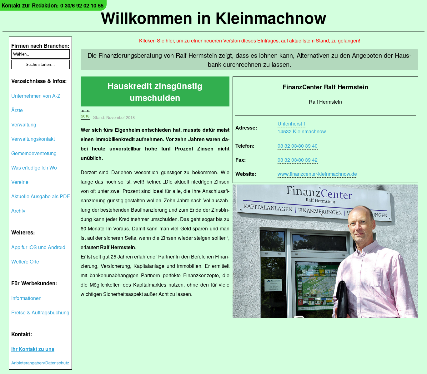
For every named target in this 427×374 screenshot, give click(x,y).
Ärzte (17, 110)
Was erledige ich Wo (34, 167)
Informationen (26, 298)
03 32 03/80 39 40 (298, 145)
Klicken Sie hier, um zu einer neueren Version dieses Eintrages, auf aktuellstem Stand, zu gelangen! (249, 40)
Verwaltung (23, 124)
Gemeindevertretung (34, 153)
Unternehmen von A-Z (35, 95)
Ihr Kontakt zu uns (32, 348)
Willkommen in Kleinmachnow (213, 17)
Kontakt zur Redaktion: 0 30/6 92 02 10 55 (52, 5)
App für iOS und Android (38, 247)
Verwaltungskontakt (33, 138)
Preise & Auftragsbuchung (40, 312)
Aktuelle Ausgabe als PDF (40, 196)
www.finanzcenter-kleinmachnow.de (317, 173)
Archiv (18, 210)
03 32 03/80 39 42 (298, 159)
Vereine (19, 181)
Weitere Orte (25, 261)
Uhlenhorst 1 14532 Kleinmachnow (302, 127)
